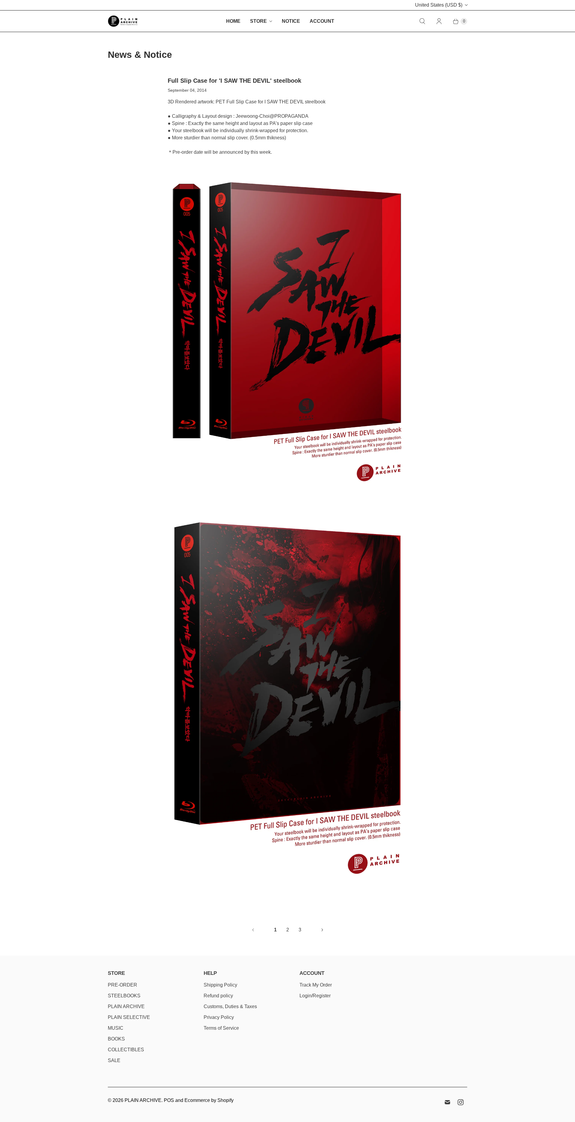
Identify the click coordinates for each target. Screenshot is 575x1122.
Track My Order (315, 984)
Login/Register (315, 995)
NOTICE (291, 21)
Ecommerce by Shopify (209, 1100)
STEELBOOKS (124, 995)
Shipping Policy (220, 984)
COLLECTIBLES (126, 1049)
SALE (114, 1060)
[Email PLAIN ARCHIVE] (447, 1102)
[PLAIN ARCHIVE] (123, 21)
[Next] (322, 929)
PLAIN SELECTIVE (129, 1017)
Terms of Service (221, 1028)
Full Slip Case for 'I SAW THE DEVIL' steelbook (234, 80)
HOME (233, 21)
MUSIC (115, 1028)
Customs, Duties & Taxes (230, 1006)
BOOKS (116, 1038)
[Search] (422, 21)
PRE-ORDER (122, 984)
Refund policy (218, 995)
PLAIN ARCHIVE (126, 1006)
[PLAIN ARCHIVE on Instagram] (460, 1102)
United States (438, 4)
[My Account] (439, 21)
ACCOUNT (322, 21)
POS (169, 1100)
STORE (258, 21)
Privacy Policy (219, 1017)
